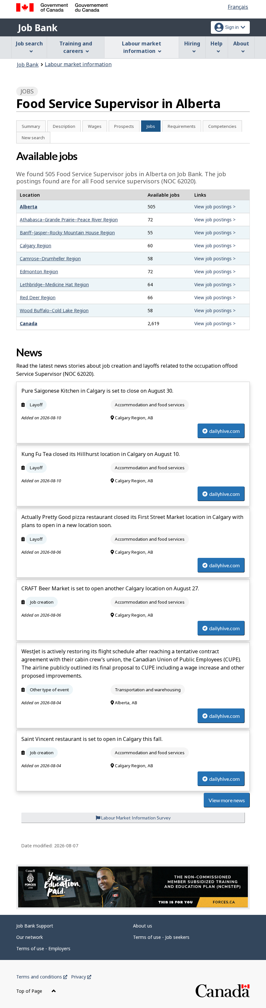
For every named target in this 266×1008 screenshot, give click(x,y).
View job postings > (215, 206)
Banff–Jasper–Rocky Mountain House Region (67, 232)
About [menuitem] (241, 43)
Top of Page (29, 991)
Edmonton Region (39, 271)
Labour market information (78, 64)
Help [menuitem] (217, 43)
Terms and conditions (41, 977)
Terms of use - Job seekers (161, 937)
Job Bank (37, 27)
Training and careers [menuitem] (75, 47)
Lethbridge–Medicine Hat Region (54, 284)
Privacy (81, 977)
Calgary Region (35, 245)
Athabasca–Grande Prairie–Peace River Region (69, 219)
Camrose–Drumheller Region (50, 258)
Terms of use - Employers (43, 948)
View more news (227, 800)
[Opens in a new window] (133, 887)
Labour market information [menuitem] (141, 47)
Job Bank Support (34, 926)
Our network (29, 937)
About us (142, 926)
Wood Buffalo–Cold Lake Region (54, 310)
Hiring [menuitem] (192, 43)
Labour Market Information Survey (135, 817)
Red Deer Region (37, 297)
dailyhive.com (224, 431)
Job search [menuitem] (29, 43)
